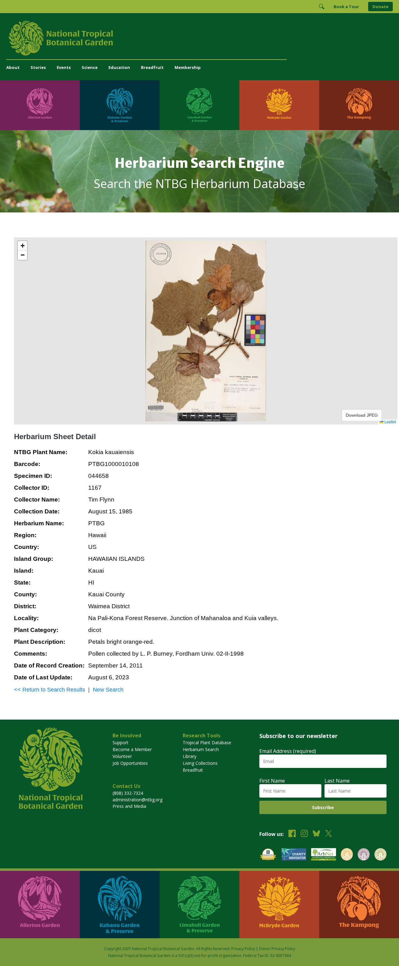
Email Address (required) (287, 751)
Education (119, 67)
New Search (108, 690)
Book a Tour (346, 6)
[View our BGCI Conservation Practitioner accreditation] (364, 855)
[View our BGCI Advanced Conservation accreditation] (380, 855)
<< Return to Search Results (49, 690)
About (13, 67)
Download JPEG (362, 415)
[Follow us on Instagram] (304, 834)
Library (189, 756)
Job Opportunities (130, 763)
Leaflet (389, 421)
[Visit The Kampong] (359, 105)
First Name (272, 780)
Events (64, 67)
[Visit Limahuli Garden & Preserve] (199, 105)
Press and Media (129, 806)
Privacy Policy (243, 948)
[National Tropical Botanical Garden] (199, 38)
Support (120, 742)
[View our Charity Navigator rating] (293, 855)
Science (90, 67)
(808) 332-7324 (128, 793)
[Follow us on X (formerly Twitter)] (328, 834)
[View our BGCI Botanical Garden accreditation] (347, 855)
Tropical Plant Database (207, 742)
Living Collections (200, 763)
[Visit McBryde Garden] (279, 105)
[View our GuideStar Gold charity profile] (268, 855)
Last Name (337, 780)
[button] (22, 245)
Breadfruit (152, 67)
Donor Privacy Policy (277, 948)
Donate (380, 6)
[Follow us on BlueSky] (316, 834)
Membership (188, 67)
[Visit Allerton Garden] (40, 105)
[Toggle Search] (321, 6)
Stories (38, 67)
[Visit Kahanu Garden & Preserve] (120, 105)
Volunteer (122, 756)
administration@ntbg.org (137, 800)
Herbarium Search (201, 749)
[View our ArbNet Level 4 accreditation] (323, 855)
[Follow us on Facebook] (292, 834)
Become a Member (132, 749)
